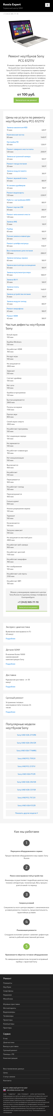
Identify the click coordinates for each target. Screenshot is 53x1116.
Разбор (10, 229)
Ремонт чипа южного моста (18, 214)
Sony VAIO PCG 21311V (26, 766)
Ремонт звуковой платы (17, 178)
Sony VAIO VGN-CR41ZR (26, 743)
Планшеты (7, 983)
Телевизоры (8, 1016)
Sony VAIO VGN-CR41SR (26, 782)
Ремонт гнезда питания (17, 164)
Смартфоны (8, 991)
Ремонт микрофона (15, 308)
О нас (5, 1038)
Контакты (7, 1080)
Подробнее (10, 638)
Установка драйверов (16, 185)
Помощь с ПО (8, 1054)
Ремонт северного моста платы (20, 149)
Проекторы (8, 1020)
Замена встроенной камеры (19, 156)
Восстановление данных (13, 1069)
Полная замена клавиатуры (18, 236)
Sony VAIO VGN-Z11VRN (26, 735)
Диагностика (8, 1042)
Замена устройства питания (19, 294)
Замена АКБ (12, 222)
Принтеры (7, 1028)
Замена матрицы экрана (17, 258)
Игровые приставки (11, 1004)
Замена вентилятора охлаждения (21, 265)
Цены (5, 1073)
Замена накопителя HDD (17, 127)
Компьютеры (8, 1024)
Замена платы (13, 287)
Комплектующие (10, 1058)
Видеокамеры (9, 1012)
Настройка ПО (13, 142)
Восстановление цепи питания (20, 251)
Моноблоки (8, 999)
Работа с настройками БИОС (18, 200)
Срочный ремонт (10, 1050)
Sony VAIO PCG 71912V (27, 758)
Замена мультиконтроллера (19, 272)
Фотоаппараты (9, 1008)
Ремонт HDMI (12, 316)
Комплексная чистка (15, 135)
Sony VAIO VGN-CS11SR (26, 790)
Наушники (7, 995)
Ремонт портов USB (15, 207)
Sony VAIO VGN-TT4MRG (26, 750)
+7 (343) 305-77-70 (10, 14)
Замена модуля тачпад (16, 301)
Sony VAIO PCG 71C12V (27, 797)
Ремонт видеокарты (15, 193)
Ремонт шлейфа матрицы (18, 243)
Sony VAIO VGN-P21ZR (27, 805)
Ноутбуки (7, 987)
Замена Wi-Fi (12, 279)
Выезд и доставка (10, 1046)
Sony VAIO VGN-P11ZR (26, 774)
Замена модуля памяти (16, 171)
